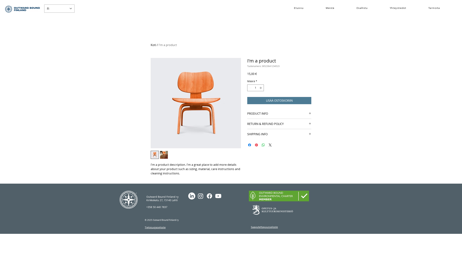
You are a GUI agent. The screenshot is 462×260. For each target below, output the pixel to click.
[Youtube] (218, 196)
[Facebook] (209, 196)
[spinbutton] (255, 88)
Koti (153, 45)
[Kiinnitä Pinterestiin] (256, 145)
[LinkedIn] (191, 196)
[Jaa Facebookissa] (249, 145)
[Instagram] (200, 196)
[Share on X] (270, 145)
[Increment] (261, 88)
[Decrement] (250, 88)
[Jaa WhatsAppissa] (263, 145)
